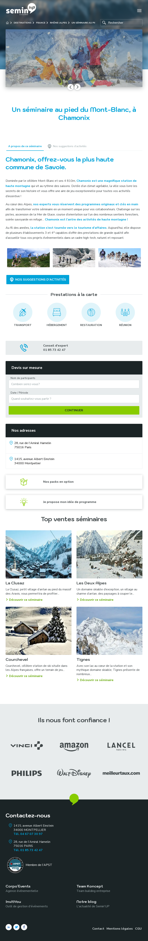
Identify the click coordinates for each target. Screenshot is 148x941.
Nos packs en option (58, 482)
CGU (138, 929)
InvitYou (27, 903)
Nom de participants (23, 378)
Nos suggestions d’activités (70, 146)
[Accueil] (7, 22)
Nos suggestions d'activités (40, 279)
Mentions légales (120, 929)
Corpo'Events (22, 888)
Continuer (74, 410)
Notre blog (93, 903)
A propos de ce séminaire (25, 146)
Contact (98, 929)
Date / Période (19, 392)
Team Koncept (93, 888)
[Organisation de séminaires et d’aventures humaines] (21, 10)
